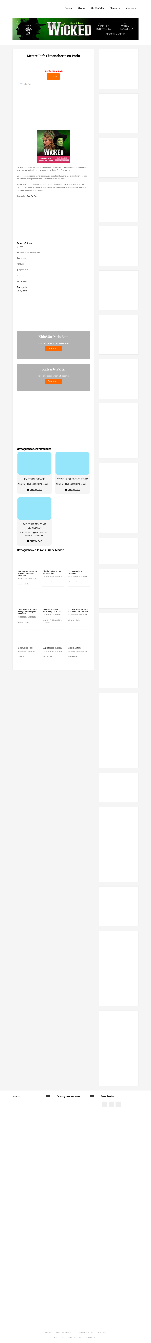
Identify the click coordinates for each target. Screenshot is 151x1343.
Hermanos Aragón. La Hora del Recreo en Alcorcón (27, 573)
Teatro (24, 291)
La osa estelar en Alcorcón (75, 572)
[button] (49, 1096)
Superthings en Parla (52, 648)
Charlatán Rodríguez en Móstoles (52, 572)
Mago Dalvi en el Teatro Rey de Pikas (51, 610)
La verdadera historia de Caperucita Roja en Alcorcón (27, 611)
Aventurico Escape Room (72, 479)
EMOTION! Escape (34, 479)
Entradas (53, 76)
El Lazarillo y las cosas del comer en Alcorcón (78, 610)
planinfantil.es (30, 8)
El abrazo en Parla (25, 648)
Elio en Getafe (74, 648)
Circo (19, 291)
